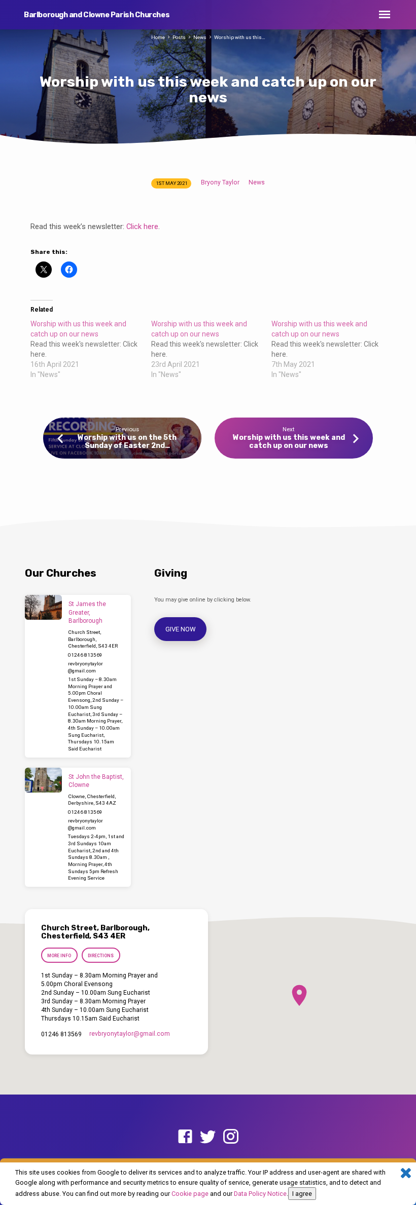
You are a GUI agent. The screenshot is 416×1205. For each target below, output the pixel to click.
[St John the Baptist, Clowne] (43, 780)
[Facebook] (185, 1137)
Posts (179, 37)
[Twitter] (208, 1137)
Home (158, 37)
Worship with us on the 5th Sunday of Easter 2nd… (127, 441)
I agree (302, 1193)
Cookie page (190, 1193)
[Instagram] (231, 1137)
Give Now (180, 629)
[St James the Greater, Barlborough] (43, 607)
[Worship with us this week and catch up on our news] (90, 349)
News (199, 37)
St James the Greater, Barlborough (87, 612)
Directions (101, 955)
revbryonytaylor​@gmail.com (129, 1033)
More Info (59, 955)
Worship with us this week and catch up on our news (289, 441)
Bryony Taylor (220, 182)
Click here (142, 226)
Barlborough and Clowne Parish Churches (96, 15)
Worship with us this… (239, 37)
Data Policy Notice (260, 1193)
